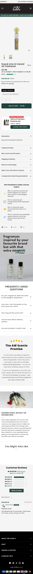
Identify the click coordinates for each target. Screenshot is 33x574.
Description (5, 136)
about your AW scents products (12, 170)
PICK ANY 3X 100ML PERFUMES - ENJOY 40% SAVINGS (17, 15)
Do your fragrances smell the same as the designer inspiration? (14, 297)
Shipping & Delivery (8, 159)
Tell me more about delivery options (12, 321)
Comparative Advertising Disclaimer (14, 176)
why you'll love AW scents (10, 153)
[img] (5, 502)
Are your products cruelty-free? (13, 328)
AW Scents (15, 567)
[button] (5, 78)
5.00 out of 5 (21, 471)
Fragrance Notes (7, 148)
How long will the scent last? (12, 313)
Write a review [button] (16, 491)
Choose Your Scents (20, 127)
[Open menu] (4, 8)
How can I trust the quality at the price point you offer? (14, 305)
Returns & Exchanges (8, 165)
